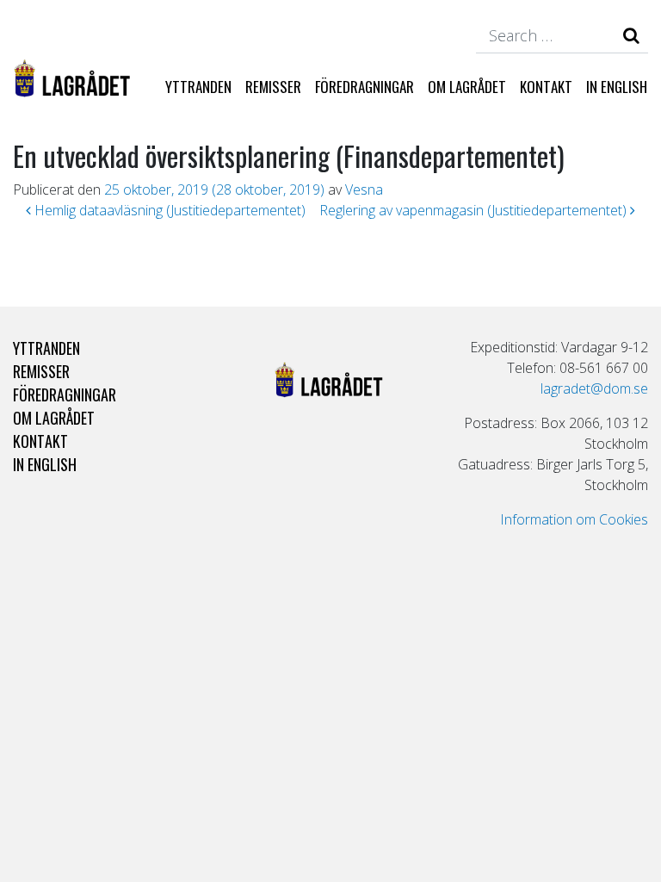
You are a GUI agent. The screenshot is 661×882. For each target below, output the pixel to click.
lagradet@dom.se (594, 388)
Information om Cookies (574, 519)
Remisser (273, 86)
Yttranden (198, 86)
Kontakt (546, 86)
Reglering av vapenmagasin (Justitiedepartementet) (474, 210)
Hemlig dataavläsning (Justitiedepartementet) (168, 210)
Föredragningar (364, 86)
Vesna (364, 189)
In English (616, 86)
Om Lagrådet (467, 86)
